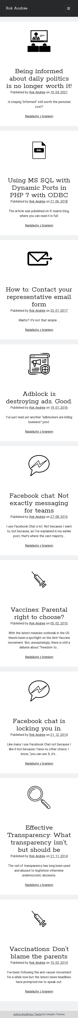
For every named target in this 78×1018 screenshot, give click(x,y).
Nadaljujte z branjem (39, 116)
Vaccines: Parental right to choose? (39, 579)
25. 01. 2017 (59, 311)
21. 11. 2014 (59, 856)
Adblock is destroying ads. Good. (39, 363)
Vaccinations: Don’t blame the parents (39, 918)
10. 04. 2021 (59, 92)
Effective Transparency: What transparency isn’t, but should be (39, 797)
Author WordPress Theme (27, 1014)
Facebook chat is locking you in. (39, 690)
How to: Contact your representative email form (39, 259)
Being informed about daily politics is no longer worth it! (39, 41)
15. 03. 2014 (59, 963)
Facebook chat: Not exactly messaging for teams (39, 465)
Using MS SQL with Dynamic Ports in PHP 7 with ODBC (39, 150)
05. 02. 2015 (59, 623)
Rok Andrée (16, 8)
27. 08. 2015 (59, 517)
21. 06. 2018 (59, 201)
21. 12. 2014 (59, 735)
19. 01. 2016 (59, 408)
